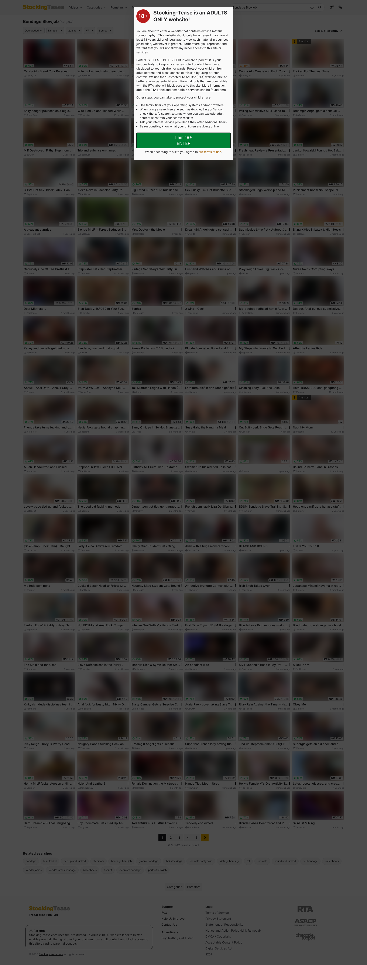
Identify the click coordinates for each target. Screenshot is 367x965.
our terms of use (210, 152)
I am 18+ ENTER (183, 140)
